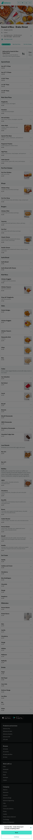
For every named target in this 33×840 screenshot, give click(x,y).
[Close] (31, 828)
